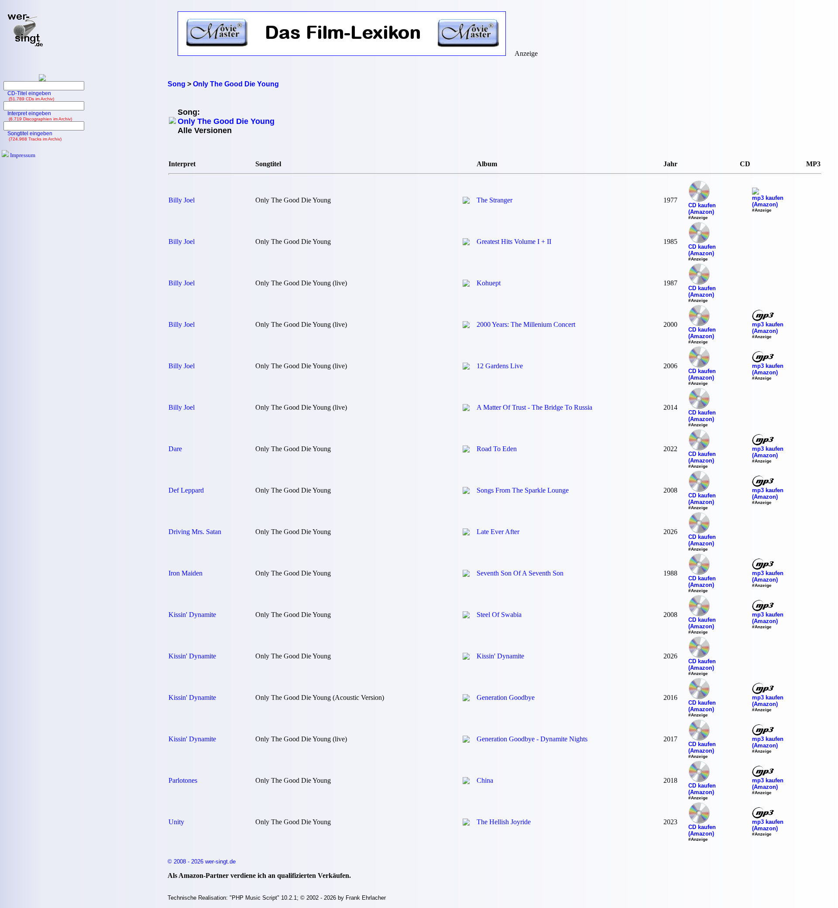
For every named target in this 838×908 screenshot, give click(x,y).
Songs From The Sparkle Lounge (523, 490)
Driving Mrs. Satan (194, 531)
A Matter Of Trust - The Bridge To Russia (534, 407)
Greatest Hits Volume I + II (514, 241)
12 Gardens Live (500, 366)
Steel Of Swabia (499, 614)
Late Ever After (498, 531)
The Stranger (494, 200)
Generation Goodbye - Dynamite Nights (532, 739)
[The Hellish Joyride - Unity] (466, 823)
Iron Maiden (185, 573)
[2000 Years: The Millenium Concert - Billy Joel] (466, 325)
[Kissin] (466, 657)
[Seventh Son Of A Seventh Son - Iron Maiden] (466, 574)
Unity (176, 822)
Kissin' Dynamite (192, 614)
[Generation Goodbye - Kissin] (466, 698)
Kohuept (489, 283)
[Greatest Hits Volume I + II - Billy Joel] (466, 243)
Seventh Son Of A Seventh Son (520, 573)
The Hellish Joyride (504, 822)
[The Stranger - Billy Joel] (466, 201)
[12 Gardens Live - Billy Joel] (466, 367)
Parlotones (182, 780)
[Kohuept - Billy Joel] (466, 284)
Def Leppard (186, 490)
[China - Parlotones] (466, 781)
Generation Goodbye (506, 697)
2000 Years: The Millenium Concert (526, 324)
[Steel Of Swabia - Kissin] (466, 616)
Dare (175, 448)
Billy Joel (181, 200)
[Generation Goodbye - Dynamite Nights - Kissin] (466, 740)
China (485, 780)
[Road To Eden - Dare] (466, 450)
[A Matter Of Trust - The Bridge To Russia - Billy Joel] (466, 408)
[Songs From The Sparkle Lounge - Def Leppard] (466, 491)
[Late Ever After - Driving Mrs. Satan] (466, 533)
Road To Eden (497, 448)
